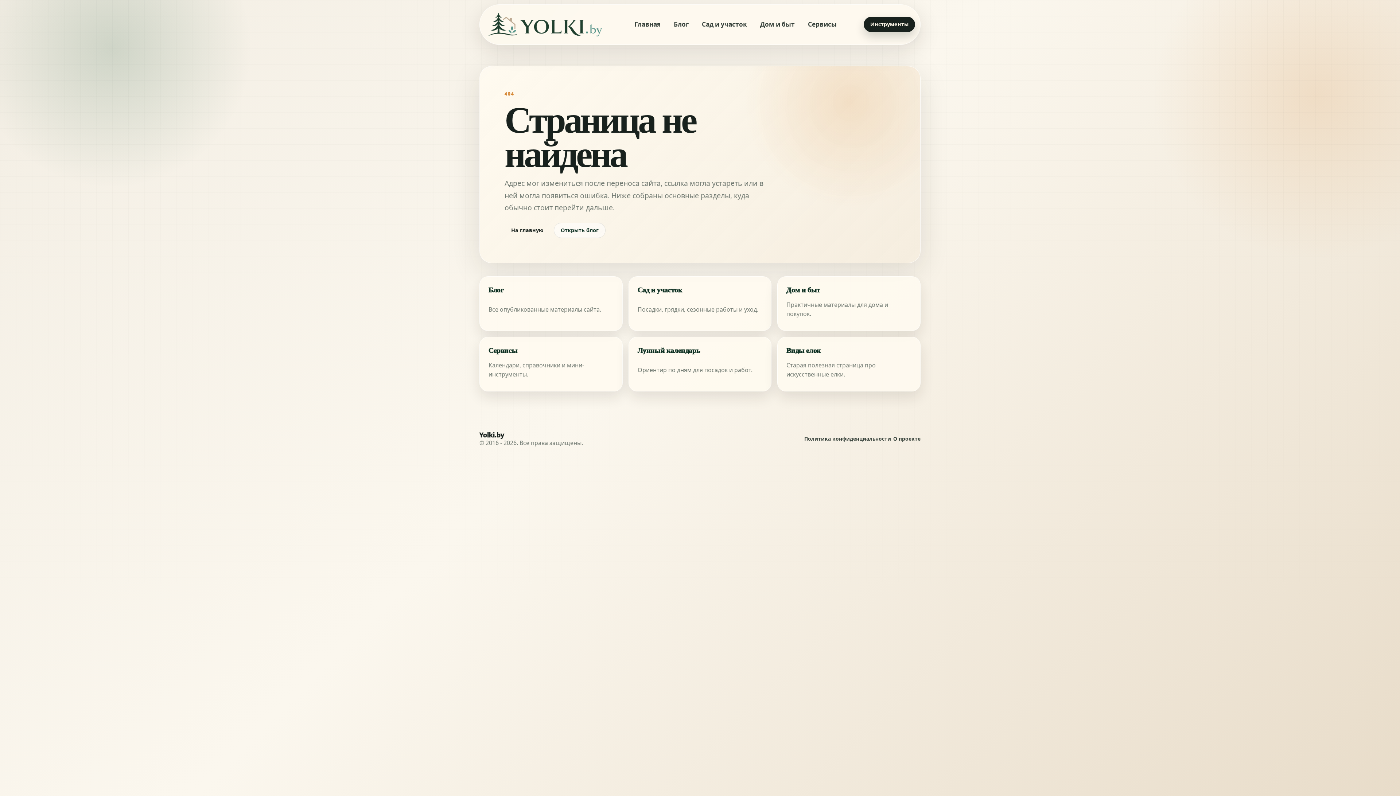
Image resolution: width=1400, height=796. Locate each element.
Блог (681, 24)
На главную (527, 230)
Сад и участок (724, 24)
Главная (647, 24)
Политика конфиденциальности (847, 439)
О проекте (907, 439)
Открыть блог (580, 230)
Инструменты (889, 24)
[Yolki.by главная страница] (545, 25)
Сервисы (822, 24)
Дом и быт (777, 24)
